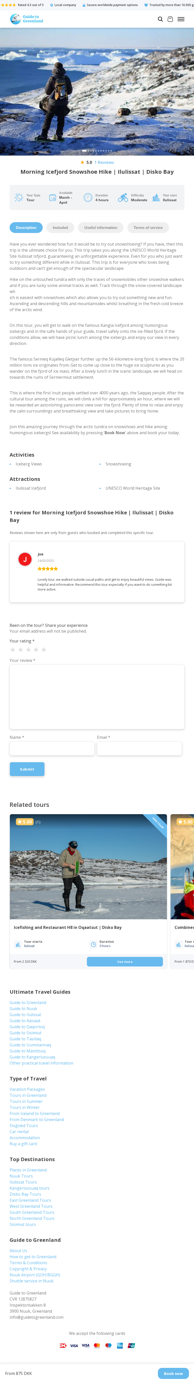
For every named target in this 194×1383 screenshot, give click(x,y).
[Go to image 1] (84, 151)
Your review (22, 660)
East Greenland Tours (30, 1200)
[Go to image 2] (88, 151)
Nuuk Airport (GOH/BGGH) (35, 1275)
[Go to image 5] (96, 151)
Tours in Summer (26, 1101)
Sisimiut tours (23, 1224)
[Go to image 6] (98, 151)
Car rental (19, 1131)
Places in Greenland (28, 1170)
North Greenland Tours (32, 1218)
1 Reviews (104, 162)
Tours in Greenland (28, 1095)
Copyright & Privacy (28, 1269)
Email (103, 737)
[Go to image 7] (101, 151)
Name (17, 737)
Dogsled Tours (24, 1125)
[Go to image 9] (106, 151)
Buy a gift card (23, 1143)
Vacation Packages (27, 1089)
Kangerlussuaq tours (30, 1188)
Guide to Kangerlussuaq (32, 1057)
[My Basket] (170, 20)
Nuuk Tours (21, 1176)
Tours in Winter (25, 1107)
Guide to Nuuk (23, 1008)
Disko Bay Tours (25, 1194)
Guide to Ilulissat (25, 1014)
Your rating (22, 641)
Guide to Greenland (28, 1002)
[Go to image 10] (108, 151)
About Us (18, 1250)
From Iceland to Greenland (35, 1113)
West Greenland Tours (31, 1206)
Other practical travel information (41, 1063)
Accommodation (25, 1137)
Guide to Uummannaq (30, 1045)
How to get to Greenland (33, 1256)
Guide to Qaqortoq (27, 1026)
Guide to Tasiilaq (25, 1039)
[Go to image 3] (91, 151)
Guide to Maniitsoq (27, 1051)
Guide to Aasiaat (25, 1020)
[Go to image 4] (93, 151)
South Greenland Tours (32, 1212)
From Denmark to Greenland (37, 1119)
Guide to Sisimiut (25, 1033)
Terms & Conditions (28, 1263)
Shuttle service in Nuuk (32, 1281)
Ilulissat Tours (23, 1182)
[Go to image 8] (103, 151)
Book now (173, 1373)
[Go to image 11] (111, 151)
